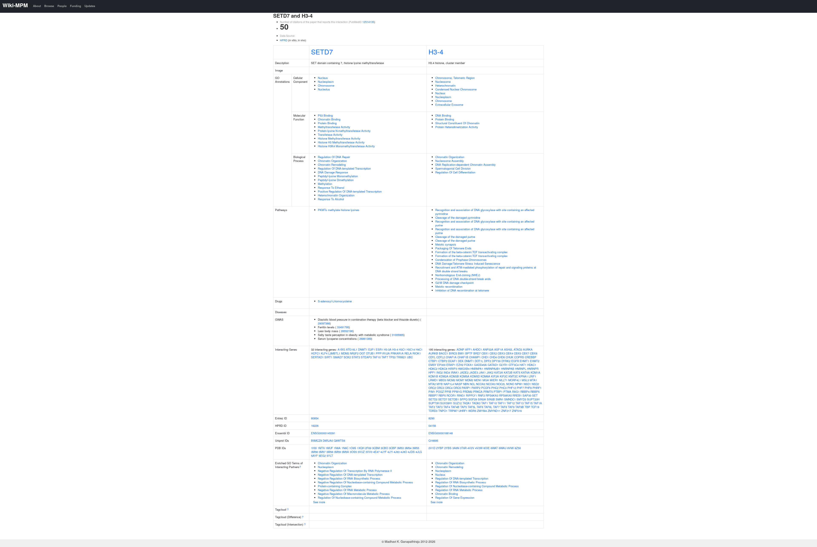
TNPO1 (442, 411)
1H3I (314, 448)
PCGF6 (485, 388)
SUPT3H (433, 403)
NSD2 (535, 384)
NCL (472, 384)
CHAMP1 (475, 357)
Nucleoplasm (326, 82)
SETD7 (322, 51)
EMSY (432, 365)
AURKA (528, 349)
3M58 (329, 452)
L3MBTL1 (334, 353)
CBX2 (493, 353)
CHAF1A (451, 357)
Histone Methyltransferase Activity (339, 138)
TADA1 (467, 403)
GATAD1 (493, 365)
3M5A (345, 452)
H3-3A (387, 349)
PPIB (448, 392)
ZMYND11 (494, 411)
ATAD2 (518, 349)
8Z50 (518, 448)
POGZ (440, 392)
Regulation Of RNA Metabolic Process (459, 490)
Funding (75, 6)
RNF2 (481, 395)
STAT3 (356, 357)
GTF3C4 (513, 365)
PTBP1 (498, 392)
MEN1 (478, 380)
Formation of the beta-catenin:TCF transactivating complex (471, 252)
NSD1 (527, 384)
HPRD (283, 40)
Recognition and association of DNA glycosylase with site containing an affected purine (484, 223)
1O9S (352, 448)
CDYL (432, 357)
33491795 (343, 327)
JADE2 (464, 372)
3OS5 (353, 452)
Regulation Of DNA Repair (334, 157)
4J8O (403, 452)
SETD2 (432, 399)
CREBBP (530, 357)
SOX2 (347, 357)
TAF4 (446, 407)
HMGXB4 (464, 369)
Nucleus (323, 78)
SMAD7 (338, 357)
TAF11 (502, 403)
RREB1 (517, 395)
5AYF (314, 456)
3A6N (455, 448)
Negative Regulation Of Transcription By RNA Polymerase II (355, 471)
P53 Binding (325, 115)
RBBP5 (535, 392)
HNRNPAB (507, 369)
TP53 (392, 357)
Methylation (325, 184)
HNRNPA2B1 (492, 369)
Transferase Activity (330, 135)
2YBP (439, 448)
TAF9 (511, 407)
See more (319, 502)
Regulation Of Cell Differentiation (455, 172)
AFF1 (468, 349)
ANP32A (488, 349)
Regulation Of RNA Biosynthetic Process (460, 482)
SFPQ (463, 399)
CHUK (509, 357)
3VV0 (369, 452)
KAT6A (525, 372)
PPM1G (457, 392)
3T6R (463, 448)
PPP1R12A (383, 353)
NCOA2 (480, 384)
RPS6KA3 (492, 395)
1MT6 (321, 448)
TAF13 (520, 403)
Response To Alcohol (331, 199)
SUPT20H (533, 399)
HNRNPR (532, 369)
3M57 (322, 452)
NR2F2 (354, 353)
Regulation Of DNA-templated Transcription (344, 168)
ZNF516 (517, 411)
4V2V (470, 448)
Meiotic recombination (448, 286)
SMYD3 (521, 399)
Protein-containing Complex (335, 486)
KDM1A (535, 372)
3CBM (376, 448)
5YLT (330, 456)
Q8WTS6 (339, 440)
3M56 (314, 452)
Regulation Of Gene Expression (454, 498)
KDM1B (433, 376)
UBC (410, 357)
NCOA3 (491, 384)
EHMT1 (524, 361)
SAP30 (527, 395)
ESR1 (379, 349)
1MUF (329, 448)
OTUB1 (370, 353)
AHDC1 (477, 349)
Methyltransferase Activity (334, 127)
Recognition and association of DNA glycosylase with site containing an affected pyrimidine (484, 212)
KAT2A (498, 372)
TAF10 (377, 357)
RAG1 (516, 392)
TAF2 (431, 407)
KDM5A (464, 376)
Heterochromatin (445, 85)
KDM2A (443, 376)
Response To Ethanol (331, 188)
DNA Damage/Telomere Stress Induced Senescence (467, 263)
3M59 (337, 452)
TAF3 (439, 407)
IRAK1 (455, 372)
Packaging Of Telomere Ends (453, 248)
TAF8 (503, 407)
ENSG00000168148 (440, 433)
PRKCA (478, 392)
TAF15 (528, 403)
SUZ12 (457, 403)
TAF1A (537, 403)
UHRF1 (462, 411)
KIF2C (504, 376)
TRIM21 (401, 357)
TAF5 (463, 407)
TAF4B (455, 407)
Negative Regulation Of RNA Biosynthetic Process (349, 478)
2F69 (368, 448)
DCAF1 (452, 361)
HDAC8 (442, 369)
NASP (458, 384)
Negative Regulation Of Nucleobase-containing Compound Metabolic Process (365, 482)
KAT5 (516, 372)
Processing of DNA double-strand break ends (463, 279)
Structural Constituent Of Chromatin (457, 123)
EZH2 (459, 365)
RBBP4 (525, 392)
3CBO (384, 448)
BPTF (469, 353)
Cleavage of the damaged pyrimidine (457, 218)
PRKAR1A (397, 353)
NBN (466, 384)
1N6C (344, 448)
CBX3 (501, 353)
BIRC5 (453, 353)
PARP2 (475, 388)
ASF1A (498, 349)
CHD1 (485, 357)
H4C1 (419, 349)
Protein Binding (327, 123)
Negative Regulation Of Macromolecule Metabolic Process (354, 494)
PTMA (507, 392)
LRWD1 (433, 380)
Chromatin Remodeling (332, 165)
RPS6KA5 (505, 395)
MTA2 (432, 384)
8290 (431, 418)
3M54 (408, 448)
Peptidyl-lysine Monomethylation (338, 176)
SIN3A (482, 399)
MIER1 (494, 380)
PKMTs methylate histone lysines (338, 210)
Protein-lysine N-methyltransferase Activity (344, 131)
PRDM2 (467, 392)
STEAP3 (366, 357)
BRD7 (477, 353)
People (62, 6)
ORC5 (457, 388)
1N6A (337, 448)
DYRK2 (505, 361)
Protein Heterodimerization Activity (456, 127)
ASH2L (508, 349)
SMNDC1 (510, 399)
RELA (408, 353)
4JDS (411, 452)
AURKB (433, 353)
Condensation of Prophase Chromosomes (461, 260)
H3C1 (402, 349)
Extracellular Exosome (449, 105)
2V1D (431, 448)
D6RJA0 (328, 440)
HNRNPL (520, 369)
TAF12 (511, 403)
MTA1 (533, 380)
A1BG (341, 349)
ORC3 (440, 388)
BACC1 (443, 353)
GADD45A (480, 365)
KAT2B (508, 372)
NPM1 (519, 384)
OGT (362, 353)
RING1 (461, 395)
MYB (440, 384)
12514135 (368, 22)
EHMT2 (534, 361)
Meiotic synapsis (445, 244)
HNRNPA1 (476, 369)
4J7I (390, 452)
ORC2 (432, 388)
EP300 (441, 365)
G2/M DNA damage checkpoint (454, 283)
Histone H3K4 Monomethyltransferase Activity (346, 146)
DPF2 (487, 361)
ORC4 (449, 388)
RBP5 (442, 395)
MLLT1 (503, 380)
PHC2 (494, 388)
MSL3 (525, 380)
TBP (527, 407)
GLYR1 (503, 365)
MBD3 (442, 380)
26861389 (365, 339)
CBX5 (517, 353)
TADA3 (476, 403)
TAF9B (519, 407)
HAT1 (523, 365)
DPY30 (496, 361)
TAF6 (480, 407)
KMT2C (513, 376)
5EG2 (322, 456)
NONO (510, 384)
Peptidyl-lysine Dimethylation (336, 180)
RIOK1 (417, 353)
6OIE (486, 448)
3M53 (400, 448)
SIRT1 (328, 357)
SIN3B (491, 399)
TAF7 (384, 357)
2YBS (447, 448)
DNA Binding (443, 115)
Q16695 (433, 440)
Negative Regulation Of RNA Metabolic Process (347, 490)
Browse (49, 6)
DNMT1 (362, 349)
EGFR (515, 361)
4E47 (376, 452)
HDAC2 (432, 369)
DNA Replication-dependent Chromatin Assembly (465, 165)
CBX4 (509, 353)
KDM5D (475, 376)
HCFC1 (315, 353)
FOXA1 (468, 365)
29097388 (324, 323)
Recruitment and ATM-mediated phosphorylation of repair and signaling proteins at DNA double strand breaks (485, 269)
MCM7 (460, 380)
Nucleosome (443, 82)
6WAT (494, 448)
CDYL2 (440, 357)
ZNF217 (506, 411)
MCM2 (451, 380)
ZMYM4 (482, 411)
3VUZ (361, 452)
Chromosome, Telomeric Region (455, 78)
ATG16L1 (351, 349)
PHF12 (511, 388)
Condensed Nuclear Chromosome (456, 89)
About (37, 6)
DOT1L (479, 361)
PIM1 (431, 392)
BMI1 (461, 353)
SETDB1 (453, 399)
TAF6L (488, 407)
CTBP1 (432, 361)
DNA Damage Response (333, 172)
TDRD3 (432, 411)
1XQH (360, 448)
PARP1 (466, 388)
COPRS (519, 357)
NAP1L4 (449, 384)
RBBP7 (433, 395)
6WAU (502, 448)
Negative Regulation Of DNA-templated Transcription (350, 475)
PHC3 (503, 388)
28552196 (347, 331)
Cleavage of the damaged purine (455, 237)
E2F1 (371, 349)
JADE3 (473, 372)
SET (535, 395)
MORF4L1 (514, 380)
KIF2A (495, 376)
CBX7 (525, 353)
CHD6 (501, 357)
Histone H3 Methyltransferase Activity (341, 142)
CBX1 (485, 353)
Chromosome (326, 85)
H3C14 (411, 349)
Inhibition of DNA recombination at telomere (462, 290)
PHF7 (520, 388)
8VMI (510, 448)
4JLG (419, 452)
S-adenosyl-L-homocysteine (335, 301)
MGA (486, 380)
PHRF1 (537, 388)
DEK (461, 361)
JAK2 (490, 372)
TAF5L (472, 407)
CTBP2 (442, 361)
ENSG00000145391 (323, 433)
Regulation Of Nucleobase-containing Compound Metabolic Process (359, 498)
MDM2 (345, 353)
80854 (315, 418)
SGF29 (472, 399)
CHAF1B (462, 357)
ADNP (460, 349)
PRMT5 (488, 392)
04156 (432, 426)
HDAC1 (531, 365)
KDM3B (454, 376)
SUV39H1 (446, 403)
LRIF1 (532, 376)
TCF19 (535, 407)
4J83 (397, 452)
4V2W (479, 448)
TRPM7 (453, 411)
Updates (89, 6)
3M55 (415, 448)
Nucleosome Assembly (449, 161)
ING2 (439, 372)
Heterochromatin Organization (336, 195)
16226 (315, 426)
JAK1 (482, 372)
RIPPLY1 (471, 395)
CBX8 (533, 353)
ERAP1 (451, 365)
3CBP (392, 448)
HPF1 (432, 372)
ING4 (447, 372)
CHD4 (493, 357)
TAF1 (484, 403)
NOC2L (500, 384)
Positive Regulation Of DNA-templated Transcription (350, 191)
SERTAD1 (317, 357)
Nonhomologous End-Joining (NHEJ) (457, 275)
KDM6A (485, 376)
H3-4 (435, 51)
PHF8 (528, 388)
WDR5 (472, 411)
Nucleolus (324, 89)
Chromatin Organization (332, 161)
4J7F (383, 452)
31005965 (398, 335)
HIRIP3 (452, 369)
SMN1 (499, 399)
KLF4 (324, 353)
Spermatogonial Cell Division (453, 168)
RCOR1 (451, 395)
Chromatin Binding (329, 119)
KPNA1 (523, 376)
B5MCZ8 (316, 440)
